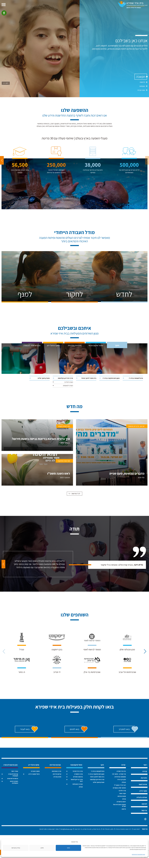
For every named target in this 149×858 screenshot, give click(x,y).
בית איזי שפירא (121, 771)
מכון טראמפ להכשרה (32, 345)
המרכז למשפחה (68, 385)
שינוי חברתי (141, 90)
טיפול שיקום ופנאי (95, 345)
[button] (2, 160)
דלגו (7, 83)
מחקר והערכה (35, 771)
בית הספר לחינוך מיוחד (88, 378)
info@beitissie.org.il (66, 829)
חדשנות (142, 82)
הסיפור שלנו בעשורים (119, 788)
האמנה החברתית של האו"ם (119, 805)
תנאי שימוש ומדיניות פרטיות (138, 854)
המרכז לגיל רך (68, 382)
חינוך (117, 345)
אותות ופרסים (122, 796)
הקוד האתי (122, 793)
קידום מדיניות (57, 774)
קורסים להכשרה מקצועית (13, 775)
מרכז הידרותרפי (78, 771)
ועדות (124, 799)
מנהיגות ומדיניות (74, 345)
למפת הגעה (136, 829)
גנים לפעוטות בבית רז (136, 378)
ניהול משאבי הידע (34, 774)
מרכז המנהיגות (56, 771)
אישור (68, 848)
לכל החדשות (75, 493)
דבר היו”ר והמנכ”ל (120, 785)
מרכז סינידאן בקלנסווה (65, 378)
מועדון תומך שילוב (44, 378)
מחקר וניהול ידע (53, 345)
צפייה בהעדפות (15, 848)
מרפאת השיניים (78, 777)
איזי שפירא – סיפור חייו (119, 774)
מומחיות (142, 86)
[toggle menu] (4, 4)
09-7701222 (106, 829)
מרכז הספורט (78, 774)
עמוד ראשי (14, 771)
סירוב (42, 848)
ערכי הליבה (122, 790)
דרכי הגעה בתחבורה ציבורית (123, 829)
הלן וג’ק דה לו (121, 779)
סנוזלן (81, 787)
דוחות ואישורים (121, 801)
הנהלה (124, 782)
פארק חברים (57, 777)
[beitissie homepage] (132, 4)
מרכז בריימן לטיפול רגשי (77, 780)
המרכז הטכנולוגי (77, 784)
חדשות (124, 809)
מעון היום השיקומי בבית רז (111, 378)
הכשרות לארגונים (12, 778)
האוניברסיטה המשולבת (14, 782)
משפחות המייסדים (120, 777)
